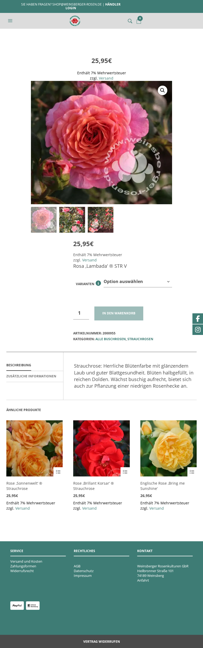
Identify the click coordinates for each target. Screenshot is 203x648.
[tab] (34, 365)
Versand (106, 78)
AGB (77, 566)
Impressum (83, 575)
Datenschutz (84, 570)
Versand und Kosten (26, 561)
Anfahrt (143, 580)
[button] (11, 21)
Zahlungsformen (23, 566)
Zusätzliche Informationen (31, 376)
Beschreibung (18, 365)
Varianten (88, 284)
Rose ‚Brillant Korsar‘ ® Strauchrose (93, 486)
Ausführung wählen (58, 471)
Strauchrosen (140, 339)
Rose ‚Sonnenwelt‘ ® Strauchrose (24, 486)
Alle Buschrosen (110, 339)
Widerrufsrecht (22, 570)
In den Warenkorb (118, 313)
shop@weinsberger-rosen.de (77, 4)
